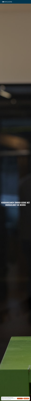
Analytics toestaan (26, 398)
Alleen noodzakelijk (19, 398)
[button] (1, 2)
